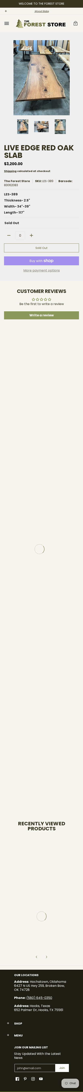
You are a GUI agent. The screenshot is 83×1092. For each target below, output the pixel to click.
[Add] (31, 235)
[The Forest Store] (40, 23)
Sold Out (41, 248)
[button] (75, 23)
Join (62, 1068)
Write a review (41, 315)
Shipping (10, 171)
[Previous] (6, 77)
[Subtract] (9, 235)
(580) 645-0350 (39, 997)
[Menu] (6, 23)
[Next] (76, 77)
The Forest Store (17, 181)
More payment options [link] (41, 271)
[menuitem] (6, 23)
